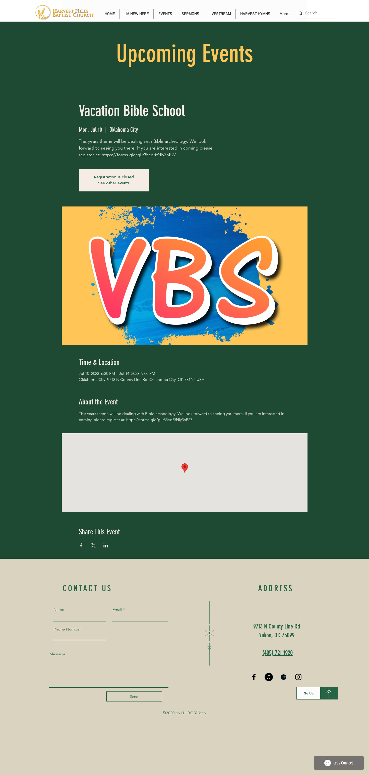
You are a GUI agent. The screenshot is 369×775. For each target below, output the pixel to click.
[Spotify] (283, 677)
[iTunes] (269, 677)
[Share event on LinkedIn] (105, 545)
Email (117, 610)
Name (58, 610)
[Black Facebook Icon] (254, 677)
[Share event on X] (93, 545)
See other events (114, 183)
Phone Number (67, 629)
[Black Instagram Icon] (298, 677)
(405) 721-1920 (277, 652)
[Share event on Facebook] (81, 545)
